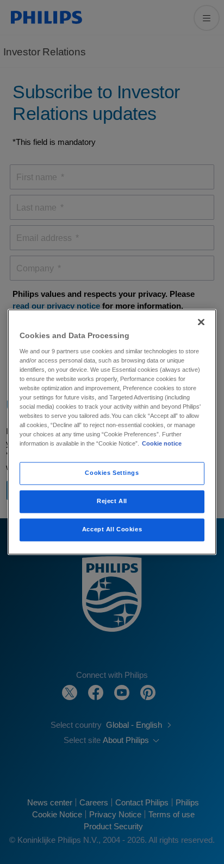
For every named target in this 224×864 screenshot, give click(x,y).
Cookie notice (162, 444)
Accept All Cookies (112, 529)
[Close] (201, 322)
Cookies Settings (112, 473)
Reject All (112, 501)
